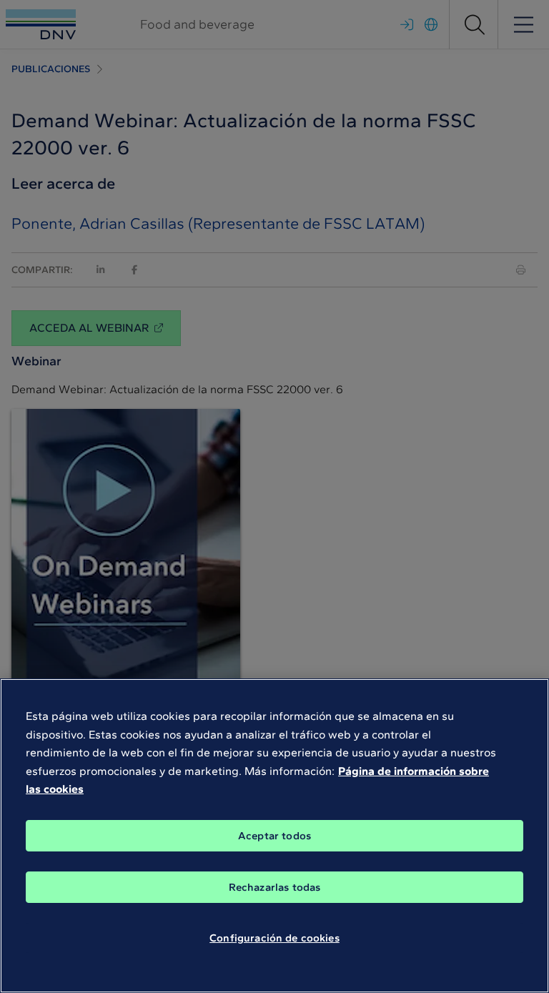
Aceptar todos (274, 835)
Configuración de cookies (274, 938)
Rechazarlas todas (275, 887)
